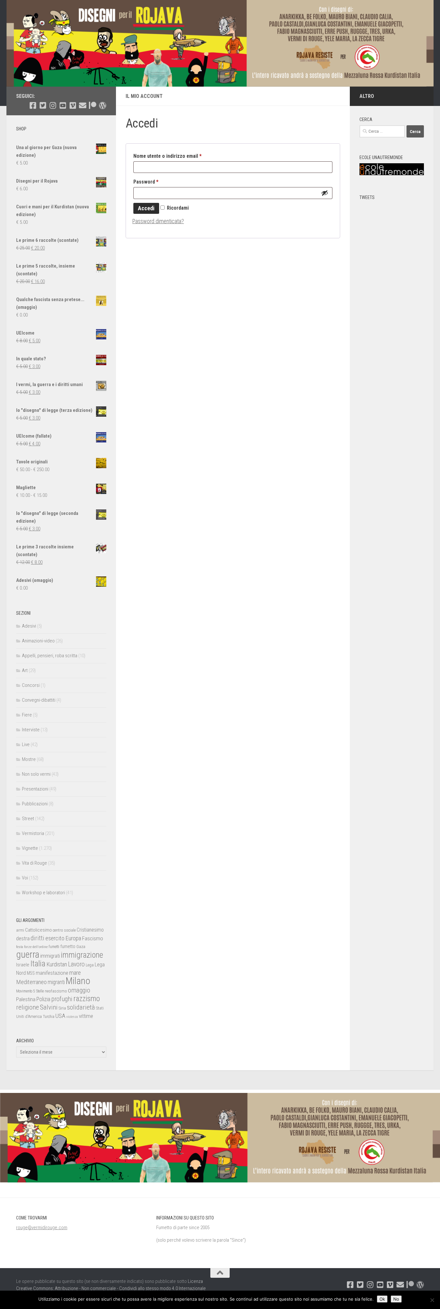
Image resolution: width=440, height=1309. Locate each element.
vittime (86, 1016)
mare (75, 972)
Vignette (30, 848)
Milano (78, 980)
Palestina (25, 999)
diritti (37, 938)
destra (23, 938)
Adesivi (29, 626)
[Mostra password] (324, 192)
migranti (56, 982)
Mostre (29, 759)
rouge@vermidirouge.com (41, 1227)
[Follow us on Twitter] (42, 105)
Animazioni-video (38, 641)
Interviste (31, 730)
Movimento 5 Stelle (30, 991)
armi (20, 930)
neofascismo (56, 991)
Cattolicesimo (38, 930)
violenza (72, 1017)
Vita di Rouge (34, 863)
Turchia (48, 1016)
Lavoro (76, 964)
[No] (432, 1300)
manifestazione (52, 973)
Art (25, 670)
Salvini (49, 1007)
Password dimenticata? (158, 221)
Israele (22, 965)
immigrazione (82, 955)
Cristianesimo (90, 930)
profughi (61, 999)
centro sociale (64, 930)
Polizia (43, 999)
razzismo (86, 998)
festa (19, 946)
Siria (62, 1008)
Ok (382, 1299)
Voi (25, 878)
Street (28, 818)
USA (60, 1015)
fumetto (67, 946)
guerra (27, 954)
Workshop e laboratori (43, 893)
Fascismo (92, 938)
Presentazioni (35, 789)
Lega (90, 965)
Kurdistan (56, 964)
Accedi (146, 208)
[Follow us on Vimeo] (72, 105)
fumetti (54, 946)
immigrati (50, 956)
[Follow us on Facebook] (32, 105)
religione (27, 1007)
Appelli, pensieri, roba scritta (49, 656)
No (396, 1299)
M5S (31, 973)
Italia (37, 963)
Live (26, 744)
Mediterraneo (31, 982)
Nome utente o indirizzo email (177, 156)
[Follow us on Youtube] (62, 105)
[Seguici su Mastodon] (102, 105)
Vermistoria (33, 833)
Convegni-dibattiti (38, 700)
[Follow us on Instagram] (52, 105)
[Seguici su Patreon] (92, 105)
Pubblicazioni (35, 804)
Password (155, 181)
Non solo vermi (36, 774)
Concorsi (31, 685)
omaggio (79, 990)
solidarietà (81, 1007)
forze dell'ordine (36, 946)
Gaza (80, 946)
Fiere (27, 715)
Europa (73, 938)
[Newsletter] (82, 105)
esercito (54, 938)
